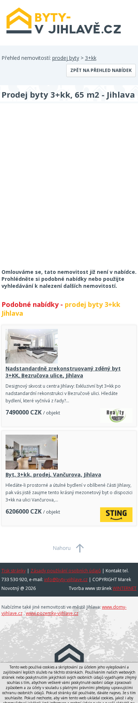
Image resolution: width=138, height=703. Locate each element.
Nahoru (62, 547)
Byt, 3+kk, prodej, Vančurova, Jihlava (53, 474)
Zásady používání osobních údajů (66, 571)
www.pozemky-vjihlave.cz (52, 613)
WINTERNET (125, 588)
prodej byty (65, 57)
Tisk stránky (13, 571)
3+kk (90, 57)
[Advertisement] (69, 191)
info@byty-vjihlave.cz (66, 579)
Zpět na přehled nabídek (101, 70)
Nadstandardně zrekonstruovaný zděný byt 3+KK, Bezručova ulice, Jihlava (63, 372)
